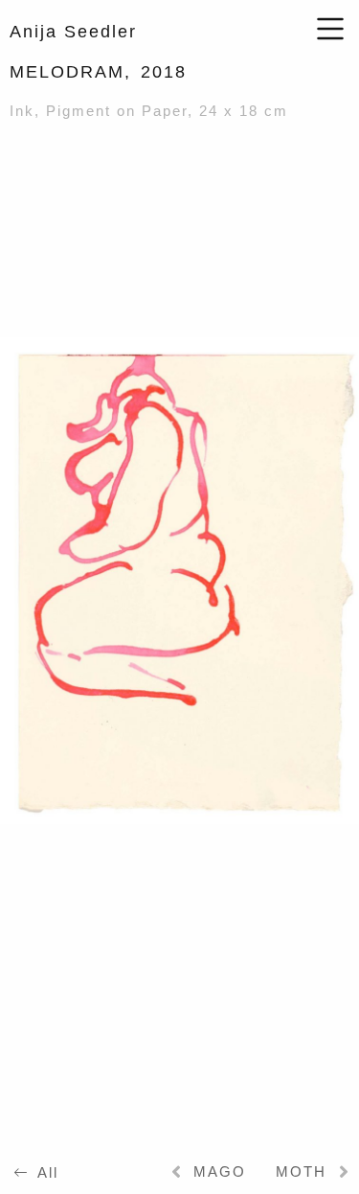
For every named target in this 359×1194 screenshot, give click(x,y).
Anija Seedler (73, 31)
